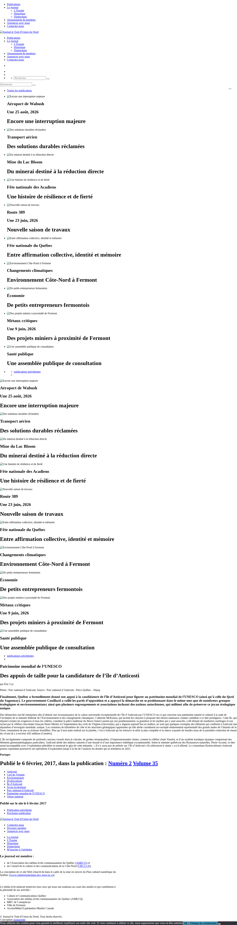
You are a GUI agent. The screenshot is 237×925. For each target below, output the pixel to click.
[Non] (219, 923)
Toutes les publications (19, 90)
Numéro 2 (120, 763)
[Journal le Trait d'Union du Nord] (19, 31)
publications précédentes (27, 371)
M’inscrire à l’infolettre (19, 849)
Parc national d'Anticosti (20, 790)
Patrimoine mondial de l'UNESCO (26, 793)
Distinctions (20, 16)
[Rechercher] (48, 78)
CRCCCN (84, 866)
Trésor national (15, 796)
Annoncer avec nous (18, 831)
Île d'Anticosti (14, 784)
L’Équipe (19, 10)
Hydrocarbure (14, 780)
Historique (19, 13)
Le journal (12, 7)
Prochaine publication (19, 813)
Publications (13, 4)
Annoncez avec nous (18, 22)
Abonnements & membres (21, 19)
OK (185, 923)
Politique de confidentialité (203, 923)
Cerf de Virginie (16, 774)
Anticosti (12, 771)
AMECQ (81, 862)
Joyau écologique (16, 787)
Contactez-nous (15, 26)
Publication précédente (19, 810)
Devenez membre (16, 828)
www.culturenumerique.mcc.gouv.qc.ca (32, 875)
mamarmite (19, 919)
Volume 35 (145, 763)
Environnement (15, 777)
